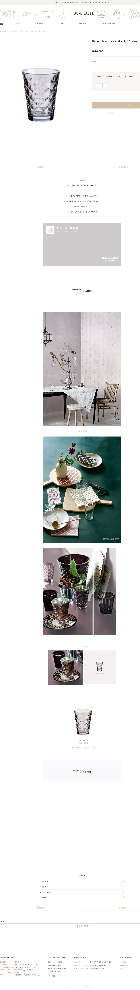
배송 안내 (43, 887)
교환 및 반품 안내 (45, 892)
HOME (2, 32)
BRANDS (38, 24)
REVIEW (123, 965)
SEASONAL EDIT (108, 24)
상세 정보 (41, 167)
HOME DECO (9, 32)
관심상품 (110, 113)
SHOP (17, 24)
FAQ (121, 969)
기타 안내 (43, 897)
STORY (60, 24)
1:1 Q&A (123, 962)
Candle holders (18, 32)
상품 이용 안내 (44, 881)
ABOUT (82, 24)
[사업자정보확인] (32, 967)
